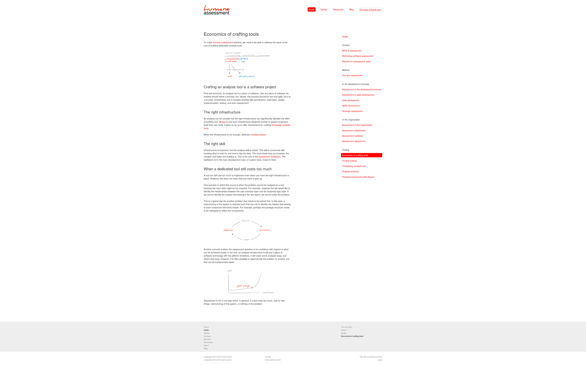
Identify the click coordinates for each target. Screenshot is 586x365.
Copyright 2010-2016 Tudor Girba (218, 356)
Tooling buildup (349, 160)
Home (206, 327)
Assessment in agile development (358, 94)
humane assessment (223, 42)
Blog (351, 9)
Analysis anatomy (350, 171)
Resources (338, 9)
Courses (207, 336)
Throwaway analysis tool (354, 166)
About (206, 345)
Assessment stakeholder (354, 130)
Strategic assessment (352, 111)
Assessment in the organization (357, 124)
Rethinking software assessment (357, 55)
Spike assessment (351, 105)
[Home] (217, 10)
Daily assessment (350, 100)
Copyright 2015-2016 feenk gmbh (218, 359)
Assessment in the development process (361, 89)
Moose (222, 121)
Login (380, 359)
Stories (323, 9)
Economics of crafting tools (355, 155)
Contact (268, 356)
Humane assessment (352, 75)
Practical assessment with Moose (358, 176)
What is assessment (352, 50)
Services (207, 339)
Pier (380, 356)
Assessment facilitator (352, 135)
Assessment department (354, 141)
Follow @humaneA (273, 359)
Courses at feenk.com (370, 9)
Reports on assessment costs (356, 61)
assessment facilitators (269, 156)
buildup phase (259, 134)
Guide (312, 9)
